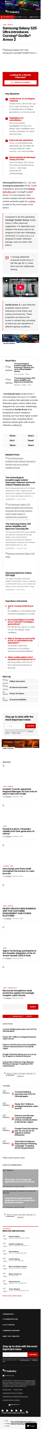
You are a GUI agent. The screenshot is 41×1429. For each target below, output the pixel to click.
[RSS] (27, 1412)
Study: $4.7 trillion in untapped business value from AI (19, 1038)
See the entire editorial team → (13, 1296)
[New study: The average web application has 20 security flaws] (20, 1178)
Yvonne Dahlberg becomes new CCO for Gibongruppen (20, 1030)
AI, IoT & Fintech (9, 1325)
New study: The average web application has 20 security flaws (19, 1180)
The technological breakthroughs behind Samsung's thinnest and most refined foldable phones (20, 481)
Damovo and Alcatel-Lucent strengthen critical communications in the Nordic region (19, 1046)
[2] (20, 425)
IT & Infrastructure (10, 1319)
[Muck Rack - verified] (15, 1405)
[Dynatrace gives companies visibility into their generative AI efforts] (20, 814)
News (5, 24)
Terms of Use (17, 1389)
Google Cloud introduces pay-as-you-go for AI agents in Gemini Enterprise (19, 1055)
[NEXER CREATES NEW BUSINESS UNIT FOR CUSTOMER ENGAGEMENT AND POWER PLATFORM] (20, 894)
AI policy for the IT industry (11, 1400)
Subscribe (30, 726)
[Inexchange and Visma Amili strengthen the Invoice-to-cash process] (20, 854)
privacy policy (24, 1360)
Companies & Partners (11, 1330)
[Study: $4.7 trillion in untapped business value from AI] (6, 1106)
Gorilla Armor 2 (25, 236)
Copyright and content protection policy (15, 1396)
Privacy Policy (7, 1389)
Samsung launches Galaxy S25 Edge (18, 574)
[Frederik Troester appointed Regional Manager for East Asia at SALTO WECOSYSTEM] (20, 775)
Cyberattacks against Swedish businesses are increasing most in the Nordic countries (20, 1200)
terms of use (16, 733)
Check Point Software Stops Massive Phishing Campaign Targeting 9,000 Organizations (18, 1064)
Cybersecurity (12, 987)
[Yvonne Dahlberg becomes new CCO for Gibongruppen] (6, 1094)
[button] (4, 12)
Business (10, 786)
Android (10, 24)
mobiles (31, 201)
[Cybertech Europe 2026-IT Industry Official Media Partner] (20, 5)
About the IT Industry (11, 1336)
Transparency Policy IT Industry (13, 1393)
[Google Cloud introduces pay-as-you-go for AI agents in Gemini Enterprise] (6, 1131)
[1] (14, 236)
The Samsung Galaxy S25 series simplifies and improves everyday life (18, 526)
